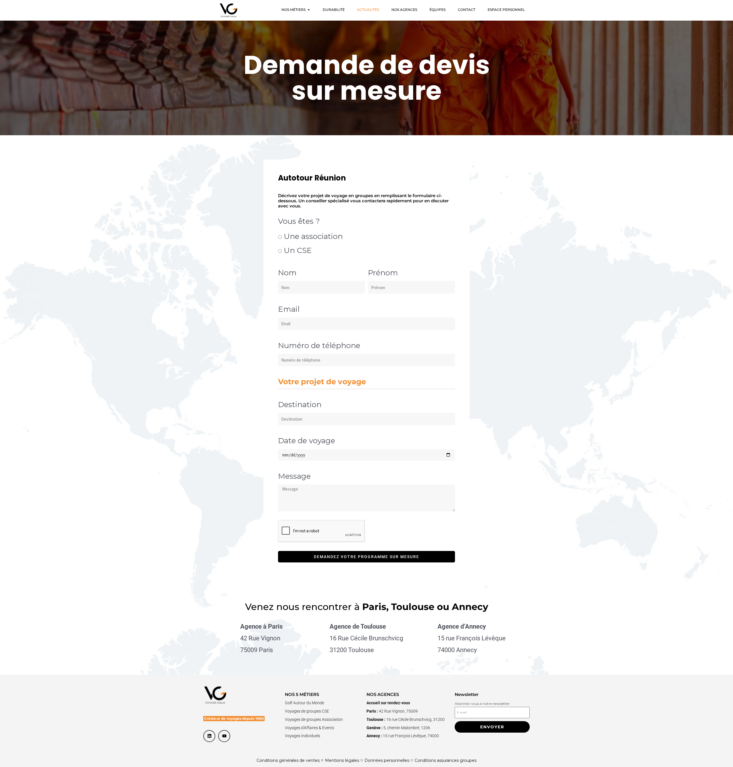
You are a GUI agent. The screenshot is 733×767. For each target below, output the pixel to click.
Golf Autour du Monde (304, 703)
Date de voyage (306, 440)
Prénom (383, 272)
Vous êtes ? (299, 221)
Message (294, 476)
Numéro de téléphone (319, 345)
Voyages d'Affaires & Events (309, 727)
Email (288, 309)
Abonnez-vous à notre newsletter (482, 703)
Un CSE (298, 250)
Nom (287, 272)
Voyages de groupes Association (314, 719)
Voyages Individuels (302, 735)
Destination (300, 404)
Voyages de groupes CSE (307, 711)
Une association (313, 236)
